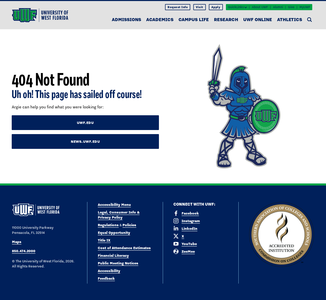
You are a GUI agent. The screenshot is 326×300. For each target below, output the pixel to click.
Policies (129, 225)
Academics (159, 19)
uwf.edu (85, 122)
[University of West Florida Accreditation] (281, 234)
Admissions (126, 19)
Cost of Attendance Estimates (124, 248)
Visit (199, 7)
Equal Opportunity (114, 232)
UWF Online (257, 19)
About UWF (260, 7)
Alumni (278, 7)
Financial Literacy (113, 255)
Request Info (178, 7)
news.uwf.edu (85, 141)
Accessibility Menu (114, 204)
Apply (216, 7)
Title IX (104, 240)
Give (291, 7)
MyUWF (305, 7)
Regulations (108, 225)
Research (226, 19)
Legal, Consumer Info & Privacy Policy (119, 215)
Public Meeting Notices (118, 263)
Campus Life (194, 19)
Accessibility (109, 270)
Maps (16, 241)
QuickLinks (236, 7)
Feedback (106, 278)
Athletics (289, 19)
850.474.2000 (23, 251)
